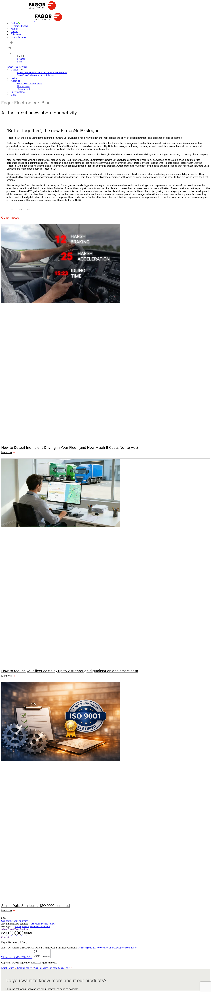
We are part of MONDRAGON (16, 957)
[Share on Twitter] (20, 209)
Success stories (18, 92)
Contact (14, 31)
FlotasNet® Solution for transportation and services (42, 72)
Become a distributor (40, 926)
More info (6, 452)
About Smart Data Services (14, 929)
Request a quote (18, 37)
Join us (14, 28)
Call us (14, 23)
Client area (16, 34)
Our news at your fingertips (14, 921)
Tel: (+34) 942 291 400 (89, 947)
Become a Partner (19, 26)
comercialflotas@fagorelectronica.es (119, 947)
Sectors (14, 78)
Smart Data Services (17, 67)
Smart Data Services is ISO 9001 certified (35, 905)
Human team (23, 86)
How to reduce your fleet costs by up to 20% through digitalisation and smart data (69, 671)
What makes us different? (29, 83)
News (26, 926)
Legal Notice (8, 968)
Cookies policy (24, 968)
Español (21, 59)
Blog (13, 94)
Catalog (15, 69)
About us (15, 80)
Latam (20, 61)
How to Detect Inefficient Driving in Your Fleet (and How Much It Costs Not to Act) (69, 447)
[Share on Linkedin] (28, 209)
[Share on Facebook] (12, 209)
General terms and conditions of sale (52, 968)
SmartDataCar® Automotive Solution (35, 75)
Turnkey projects (25, 89)
